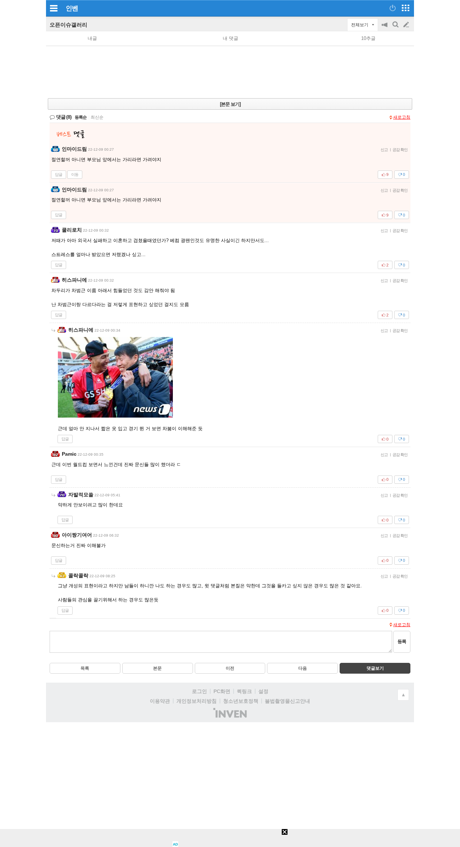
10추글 (368, 38)
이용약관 (160, 701)
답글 (58, 174)
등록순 (81, 117)
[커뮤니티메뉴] (53, 8)
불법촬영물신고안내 (287, 701)
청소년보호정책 (240, 701)
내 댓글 (230, 38)
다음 (302, 668)
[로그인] (392, 7)
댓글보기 (375, 668)
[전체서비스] (405, 7)
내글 (92, 38)
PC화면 (221, 691)
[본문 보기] (230, 104)
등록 (401, 641)
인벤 (72, 8)
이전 (230, 668)
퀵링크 (244, 691)
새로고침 (401, 117)
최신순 (97, 117)
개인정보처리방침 (196, 701)
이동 (74, 174)
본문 (157, 668)
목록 (84, 668)
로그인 (199, 691)
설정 (263, 691)
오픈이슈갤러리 (68, 25)
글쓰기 (406, 24)
